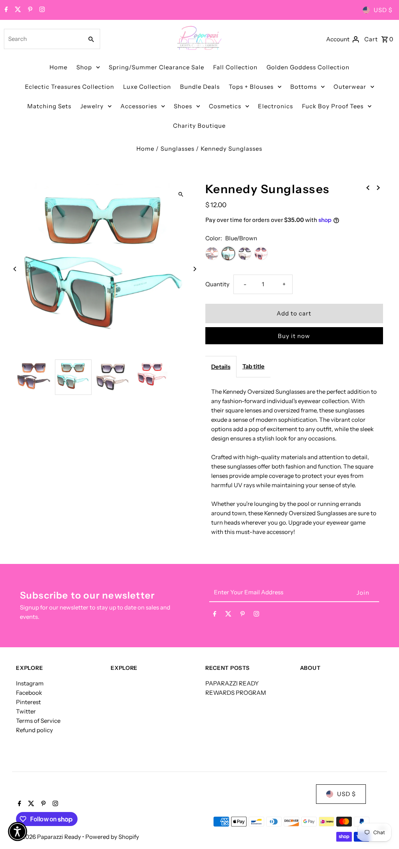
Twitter (26, 711)
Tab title (253, 366)
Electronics (275, 106)
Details (220, 366)
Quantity (217, 284)
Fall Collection (235, 67)
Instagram (30, 683)
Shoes (183, 106)
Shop (84, 67)
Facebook (29, 692)
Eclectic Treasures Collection (69, 86)
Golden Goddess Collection (308, 67)
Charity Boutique (199, 125)
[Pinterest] (29, 10)
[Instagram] (41, 10)
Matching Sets (49, 106)
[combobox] (42, 39)
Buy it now (294, 336)
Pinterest (28, 702)
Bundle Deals (200, 86)
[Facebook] (5, 10)
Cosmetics (225, 106)
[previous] (368, 187)
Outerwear (350, 86)
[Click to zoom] (181, 194)
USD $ (383, 10)
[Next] (194, 269)
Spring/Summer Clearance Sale (156, 67)
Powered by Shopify (112, 836)
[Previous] (15, 269)
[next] (378, 187)
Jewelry (92, 106)
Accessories (138, 106)
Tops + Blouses (251, 86)
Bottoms (303, 86)
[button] (17, 831)
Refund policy (34, 730)
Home (58, 67)
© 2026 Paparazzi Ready (49, 836)
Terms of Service (38, 720)
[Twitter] (17, 10)
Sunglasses (177, 148)
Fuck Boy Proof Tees (333, 106)
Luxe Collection (147, 86)
